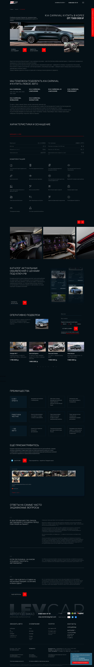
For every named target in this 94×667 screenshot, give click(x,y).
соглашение (82, 658)
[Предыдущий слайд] (79, 222)
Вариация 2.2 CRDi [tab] (15, 134)
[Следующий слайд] (82, 222)
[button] (92, 22)
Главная (11, 9)
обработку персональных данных (72, 333)
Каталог (16, 9)
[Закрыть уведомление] (91, 654)
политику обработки (84, 659)
